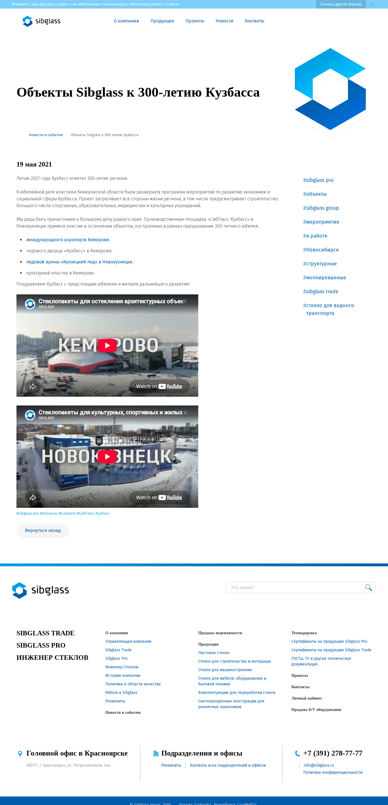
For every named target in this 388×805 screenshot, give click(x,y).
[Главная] (18, 135)
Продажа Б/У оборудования (316, 710)
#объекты (48, 513)
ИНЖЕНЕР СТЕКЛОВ (52, 657)
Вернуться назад (43, 530)
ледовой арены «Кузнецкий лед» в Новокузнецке (79, 262)
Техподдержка (304, 633)
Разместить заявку (304, 21)
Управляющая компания (128, 641)
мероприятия (322, 222)
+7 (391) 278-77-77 (332, 753)
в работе (316, 236)
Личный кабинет (306, 698)
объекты (316, 194)
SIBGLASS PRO (41, 645)
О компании (126, 21)
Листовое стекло (214, 652)
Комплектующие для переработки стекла (237, 692)
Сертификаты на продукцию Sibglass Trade (331, 650)
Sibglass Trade (118, 650)
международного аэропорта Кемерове (67, 239)
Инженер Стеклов (121, 667)
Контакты (254, 21)
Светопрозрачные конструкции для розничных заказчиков (231, 704)
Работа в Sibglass (121, 692)
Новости (224, 21)
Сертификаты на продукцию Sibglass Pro (329, 641)
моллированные (326, 277)
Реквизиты (115, 701)
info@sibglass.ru (319, 765)
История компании (122, 675)
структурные (321, 264)
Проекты (194, 21)
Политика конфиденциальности (332, 772)
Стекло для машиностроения (225, 669)
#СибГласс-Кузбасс (93, 513)
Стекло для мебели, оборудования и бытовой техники (232, 681)
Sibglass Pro (116, 658)
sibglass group (322, 208)
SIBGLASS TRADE (45, 633)
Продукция (162, 21)
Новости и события (123, 712)
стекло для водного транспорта (330, 309)
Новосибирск (322, 250)
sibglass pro (320, 180)
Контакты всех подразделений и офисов (228, 765)
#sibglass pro (27, 513)
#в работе (67, 513)
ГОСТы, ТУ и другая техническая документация (321, 661)
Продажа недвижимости (220, 633)
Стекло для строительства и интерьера (234, 661)
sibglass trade (322, 291)
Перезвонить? (291, 21)
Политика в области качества (133, 684)
